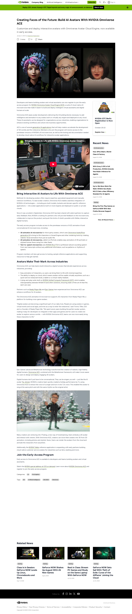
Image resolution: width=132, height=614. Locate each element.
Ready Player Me (35, 289)
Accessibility (66, 607)
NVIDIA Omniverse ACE (77, 466)
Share (40, 39)
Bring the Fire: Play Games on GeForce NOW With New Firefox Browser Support (104, 208)
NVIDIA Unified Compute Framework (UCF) (58, 280)
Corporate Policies (80, 607)
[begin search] (100, 2)
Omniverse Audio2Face (76, 233)
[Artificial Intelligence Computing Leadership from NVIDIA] (23, 2)
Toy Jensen (26, 382)
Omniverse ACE (34, 372)
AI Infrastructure (71, 2)
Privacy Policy (22, 607)
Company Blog (37, 2)
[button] (91, 2)
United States (109, 603)
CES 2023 (46, 479)
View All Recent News (105, 220)
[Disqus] (66, 510)
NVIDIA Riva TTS (52, 245)
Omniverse (55, 479)
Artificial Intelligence (54, 2)
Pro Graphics (35, 474)
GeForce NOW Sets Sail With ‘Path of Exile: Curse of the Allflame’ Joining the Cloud (103, 572)
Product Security (95, 607)
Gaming (96, 202)
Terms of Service (53, 607)
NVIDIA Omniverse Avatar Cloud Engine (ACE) (47, 105)
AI (28, 474)
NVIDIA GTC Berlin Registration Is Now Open (104, 120)
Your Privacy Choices (37, 607)
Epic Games (49, 289)
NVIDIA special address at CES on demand (40, 466)
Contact (107, 607)
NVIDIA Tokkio (34, 447)
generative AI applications (41, 127)
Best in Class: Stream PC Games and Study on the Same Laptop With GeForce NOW (78, 571)
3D (24, 479)
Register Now (99, 132)
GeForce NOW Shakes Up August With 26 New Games (52, 570)
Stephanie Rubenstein (33, 36)
